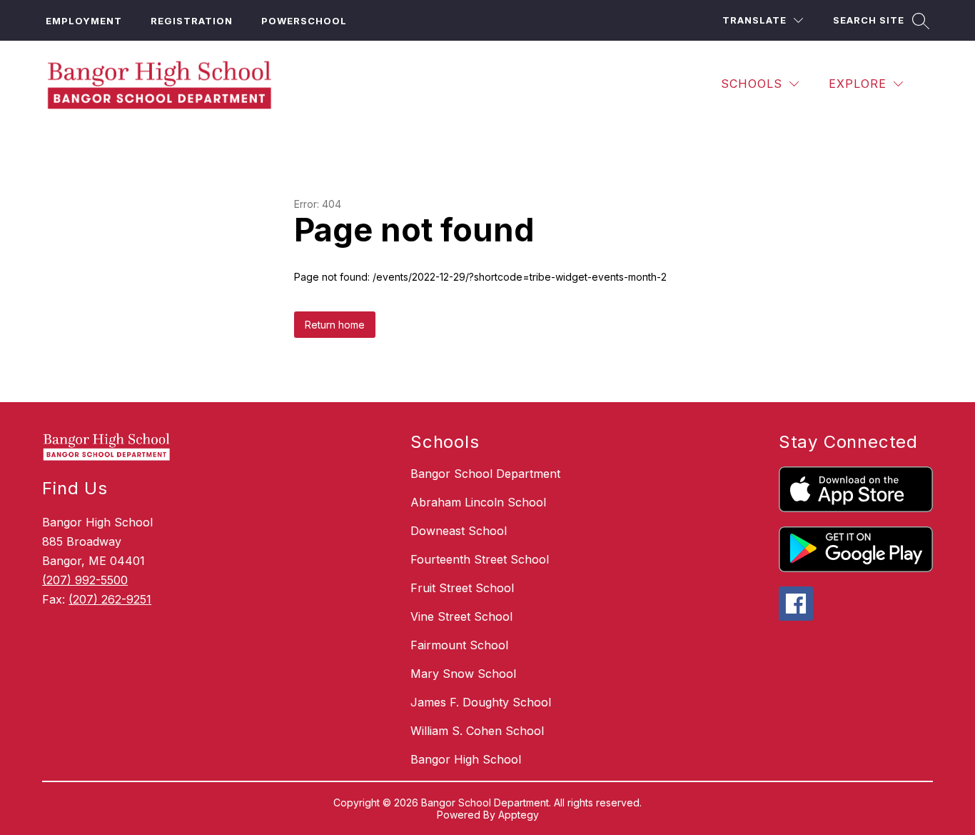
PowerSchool (304, 20)
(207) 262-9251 (110, 599)
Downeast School (458, 531)
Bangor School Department (485, 473)
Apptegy (518, 815)
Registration (192, 20)
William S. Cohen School (477, 731)
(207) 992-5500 (85, 580)
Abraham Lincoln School (478, 502)
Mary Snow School (463, 673)
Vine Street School (461, 616)
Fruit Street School (462, 588)
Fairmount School (459, 645)
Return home (335, 325)
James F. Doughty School (480, 702)
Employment (84, 20)
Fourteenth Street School (479, 559)
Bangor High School (465, 759)
